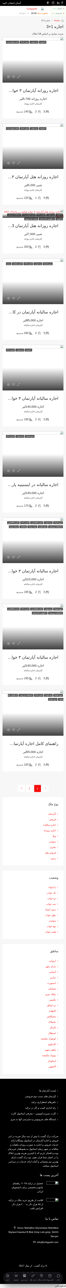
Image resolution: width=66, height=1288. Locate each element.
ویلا (54, 836)
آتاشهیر (52, 1066)
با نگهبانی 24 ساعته (47, 219)
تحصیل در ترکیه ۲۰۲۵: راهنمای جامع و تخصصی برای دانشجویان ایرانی (27, 1187)
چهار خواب (50, 915)
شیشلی (52, 988)
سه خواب (51, 904)
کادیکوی (52, 1044)
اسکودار (52, 1061)
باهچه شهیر (50, 1049)
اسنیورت (51, 983)
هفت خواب (50, 931)
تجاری (53, 847)
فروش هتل (50, 852)
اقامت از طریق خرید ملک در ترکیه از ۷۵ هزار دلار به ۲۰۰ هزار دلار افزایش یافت (25, 1204)
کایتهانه (52, 1010)
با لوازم (59, 219)
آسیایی (52, 972)
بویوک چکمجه (49, 1055)
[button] (60, 1286)
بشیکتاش (51, 1016)
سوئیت (52, 841)
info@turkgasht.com (47, 1242)
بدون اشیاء (50, 909)
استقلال (52, 1033)
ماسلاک (52, 1022)
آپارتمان (52, 813)
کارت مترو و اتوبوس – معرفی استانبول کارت (33, 1113)
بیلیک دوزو (51, 994)
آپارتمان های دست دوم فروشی (40, 1096)
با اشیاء (52, 887)
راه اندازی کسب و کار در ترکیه (40, 1107)
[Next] (21, 788)
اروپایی (52, 960)
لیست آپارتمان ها (47, 1090)
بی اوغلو (51, 1005)
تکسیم (53, 999)
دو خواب (51, 898)
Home (57, 20)
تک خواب (51, 892)
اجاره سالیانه (49, 825)
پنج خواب (51, 926)
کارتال (53, 1027)
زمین (53, 858)
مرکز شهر (51, 966)
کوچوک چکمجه (48, 1038)
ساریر (53, 977)
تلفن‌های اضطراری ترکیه (43, 1102)
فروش (52, 819)
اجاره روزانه (50, 830)
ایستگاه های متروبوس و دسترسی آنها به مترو (33, 1119)
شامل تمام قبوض (31, 219)
